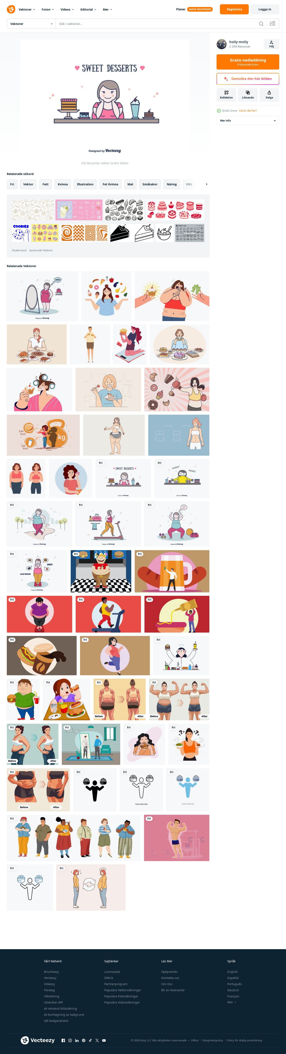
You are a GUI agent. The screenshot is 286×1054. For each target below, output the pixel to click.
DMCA (108, 978)
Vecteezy (50, 978)
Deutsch (233, 990)
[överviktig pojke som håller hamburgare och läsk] (23, 699)
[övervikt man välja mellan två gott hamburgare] (90, 344)
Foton (46, 9)
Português (234, 984)
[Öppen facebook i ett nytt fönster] (63, 1040)
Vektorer (25, 9)
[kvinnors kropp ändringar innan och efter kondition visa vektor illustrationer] (120, 699)
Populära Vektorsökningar (122, 990)
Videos (65, 9)
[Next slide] (203, 184)
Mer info (225, 120)
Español (233, 978)
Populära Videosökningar (122, 1002)
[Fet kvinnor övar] (176, 524)
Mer (106, 9)
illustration (85, 184)
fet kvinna (110, 184)
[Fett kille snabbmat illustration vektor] (101, 571)
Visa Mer (190, 233)
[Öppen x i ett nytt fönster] (97, 1040)
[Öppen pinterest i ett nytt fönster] (83, 1040)
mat (130, 184)
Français (233, 996)
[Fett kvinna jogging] (39, 524)
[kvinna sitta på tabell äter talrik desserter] (179, 344)
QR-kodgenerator (56, 1021)
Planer (180, 9)
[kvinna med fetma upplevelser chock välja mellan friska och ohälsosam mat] (172, 296)
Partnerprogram (115, 984)
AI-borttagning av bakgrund (64, 1015)
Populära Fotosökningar (121, 996)
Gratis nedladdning (248, 61)
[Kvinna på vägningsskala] (37, 571)
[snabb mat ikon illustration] (176, 614)
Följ (271, 46)
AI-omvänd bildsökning (60, 1008)
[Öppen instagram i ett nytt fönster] (70, 1040)
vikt (189, 184)
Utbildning (51, 996)
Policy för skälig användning (244, 1040)
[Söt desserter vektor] (123, 478)
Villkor (195, 1040)
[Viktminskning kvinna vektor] (42, 296)
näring (172, 184)
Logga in (264, 9)
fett (45, 184)
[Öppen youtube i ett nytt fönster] (104, 1040)
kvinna (63, 184)
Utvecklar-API (53, 1002)
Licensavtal (112, 972)
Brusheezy (51, 972)
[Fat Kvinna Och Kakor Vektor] (181, 478)
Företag (49, 990)
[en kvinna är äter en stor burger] (144, 744)
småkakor (150, 184)
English (232, 972)
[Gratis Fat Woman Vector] (181, 655)
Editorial (86, 9)
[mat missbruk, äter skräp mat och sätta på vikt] (130, 344)
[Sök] (261, 23)
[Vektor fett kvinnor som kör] (108, 524)
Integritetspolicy (212, 1040)
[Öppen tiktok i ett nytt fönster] (90, 1040)
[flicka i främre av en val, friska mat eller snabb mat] (106, 296)
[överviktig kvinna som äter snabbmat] (66, 699)
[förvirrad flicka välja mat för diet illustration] (188, 744)
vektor (28, 184)
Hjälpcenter (169, 972)
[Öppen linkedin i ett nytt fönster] (77, 1040)
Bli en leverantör (173, 990)
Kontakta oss (170, 978)
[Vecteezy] (11, 9)
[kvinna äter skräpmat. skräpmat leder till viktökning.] (43, 435)
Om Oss (167, 984)
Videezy (49, 984)
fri (12, 184)
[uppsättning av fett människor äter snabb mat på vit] (74, 838)
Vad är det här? (248, 110)
